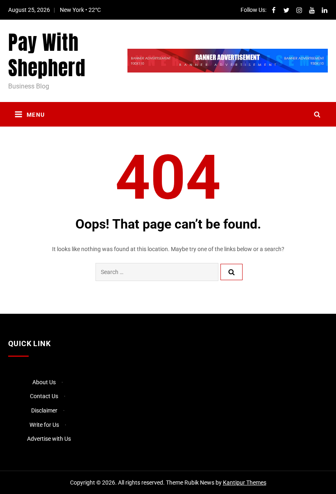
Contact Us (44, 396)
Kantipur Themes (244, 482)
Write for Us (44, 424)
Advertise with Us (49, 438)
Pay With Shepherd (47, 55)
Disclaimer (44, 410)
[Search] (231, 272)
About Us (44, 382)
